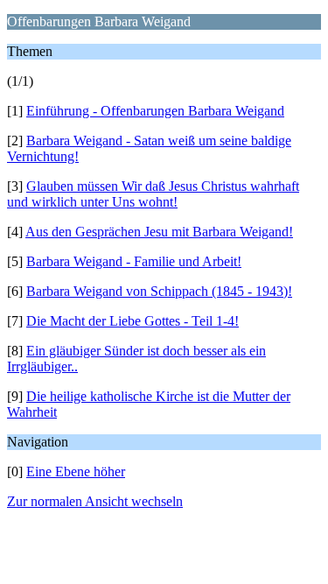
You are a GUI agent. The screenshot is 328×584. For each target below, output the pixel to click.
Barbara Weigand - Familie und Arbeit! (133, 261)
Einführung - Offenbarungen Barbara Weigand (155, 110)
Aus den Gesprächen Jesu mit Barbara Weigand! (159, 231)
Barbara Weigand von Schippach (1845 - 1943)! (159, 291)
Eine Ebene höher (75, 471)
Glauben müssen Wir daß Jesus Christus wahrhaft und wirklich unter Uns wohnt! (153, 194)
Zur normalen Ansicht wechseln (95, 501)
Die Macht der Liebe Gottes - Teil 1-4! (132, 320)
